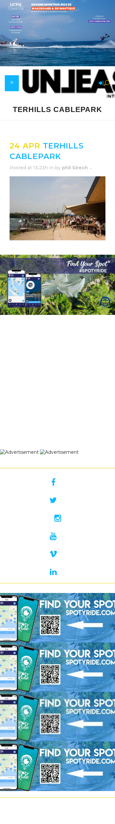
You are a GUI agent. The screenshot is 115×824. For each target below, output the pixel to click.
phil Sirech (75, 168)
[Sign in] (100, 83)
